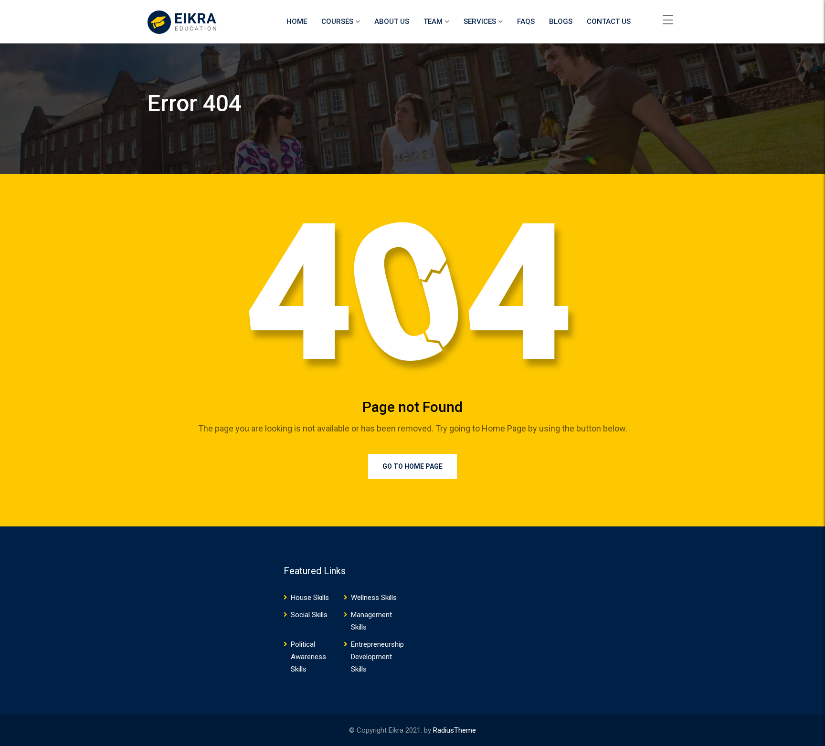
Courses (337, 21)
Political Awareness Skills (308, 656)
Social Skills (309, 614)
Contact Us (609, 21)
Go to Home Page (412, 466)
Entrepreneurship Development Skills (377, 656)
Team (433, 21)
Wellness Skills (374, 597)
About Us (391, 21)
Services (480, 21)
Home (296, 21)
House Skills (310, 597)
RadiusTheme (454, 730)
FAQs (526, 21)
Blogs (560, 21)
